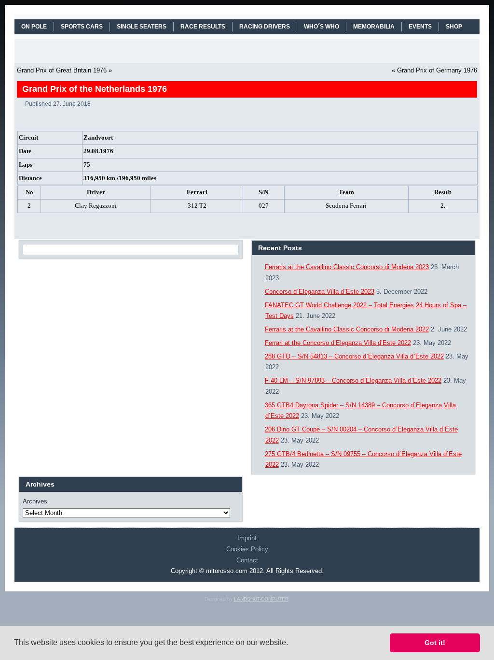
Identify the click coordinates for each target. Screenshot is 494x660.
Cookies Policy (247, 549)
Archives (35, 501)
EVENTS (420, 26)
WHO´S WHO (321, 26)
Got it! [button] (435, 642)
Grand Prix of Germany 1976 (437, 70)
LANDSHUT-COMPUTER (261, 599)
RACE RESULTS (202, 26)
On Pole (34, 26)
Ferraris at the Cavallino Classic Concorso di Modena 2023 (347, 267)
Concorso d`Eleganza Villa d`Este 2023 (319, 291)
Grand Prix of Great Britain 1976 (62, 70)
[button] (291, 643)
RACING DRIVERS (264, 26)
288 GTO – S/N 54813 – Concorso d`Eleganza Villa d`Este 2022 (354, 356)
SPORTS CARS (82, 26)
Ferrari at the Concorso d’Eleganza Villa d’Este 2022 (338, 342)
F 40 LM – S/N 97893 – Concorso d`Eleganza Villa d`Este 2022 (353, 380)
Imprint (247, 538)
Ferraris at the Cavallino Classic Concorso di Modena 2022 (347, 329)
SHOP (454, 26)
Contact (247, 560)
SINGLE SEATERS (141, 26)
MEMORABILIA (374, 26)
